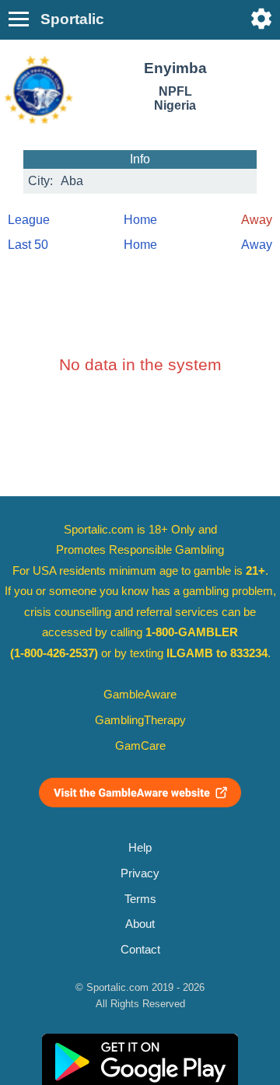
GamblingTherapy (140, 720)
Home (140, 219)
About (140, 924)
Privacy (140, 873)
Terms (140, 899)
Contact (140, 949)
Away (256, 244)
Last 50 (28, 244)
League (29, 219)
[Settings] (261, 18)
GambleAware (140, 694)
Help (140, 848)
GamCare (140, 746)
